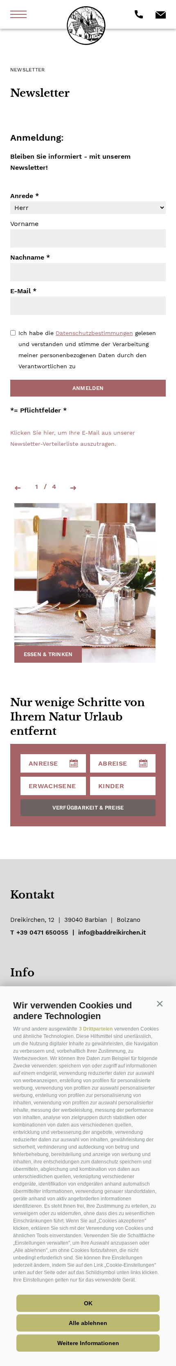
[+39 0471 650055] (139, 14)
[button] (159, 1003)
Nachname (27, 257)
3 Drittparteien (96, 1029)
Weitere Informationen (88, 1343)
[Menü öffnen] (18, 14)
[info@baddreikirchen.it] (161, 14)
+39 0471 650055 (42, 932)
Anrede (21, 196)
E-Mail (20, 291)
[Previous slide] (16, 488)
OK (88, 1303)
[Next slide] (74, 488)
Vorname (24, 224)
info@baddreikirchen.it (112, 932)
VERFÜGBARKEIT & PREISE (88, 808)
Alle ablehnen (88, 1323)
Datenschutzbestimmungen (94, 333)
